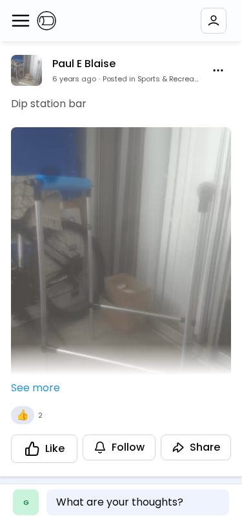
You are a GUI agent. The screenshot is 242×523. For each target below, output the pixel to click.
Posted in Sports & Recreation (151, 79)
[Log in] (214, 21)
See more (35, 387)
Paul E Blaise (84, 63)
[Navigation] (20, 20)
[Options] (218, 70)
